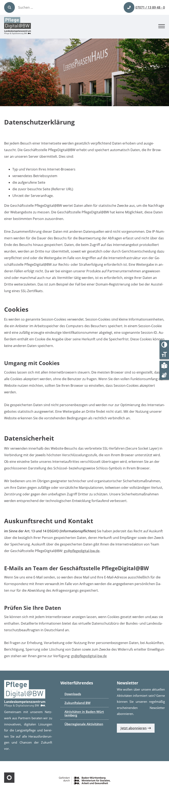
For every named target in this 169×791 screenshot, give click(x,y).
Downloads (73, 694)
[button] (9, 777)
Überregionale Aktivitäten (84, 724)
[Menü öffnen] (161, 26)
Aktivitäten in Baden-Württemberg (84, 713)
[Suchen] (9, 7)
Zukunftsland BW (77, 703)
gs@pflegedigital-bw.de (82, 551)
